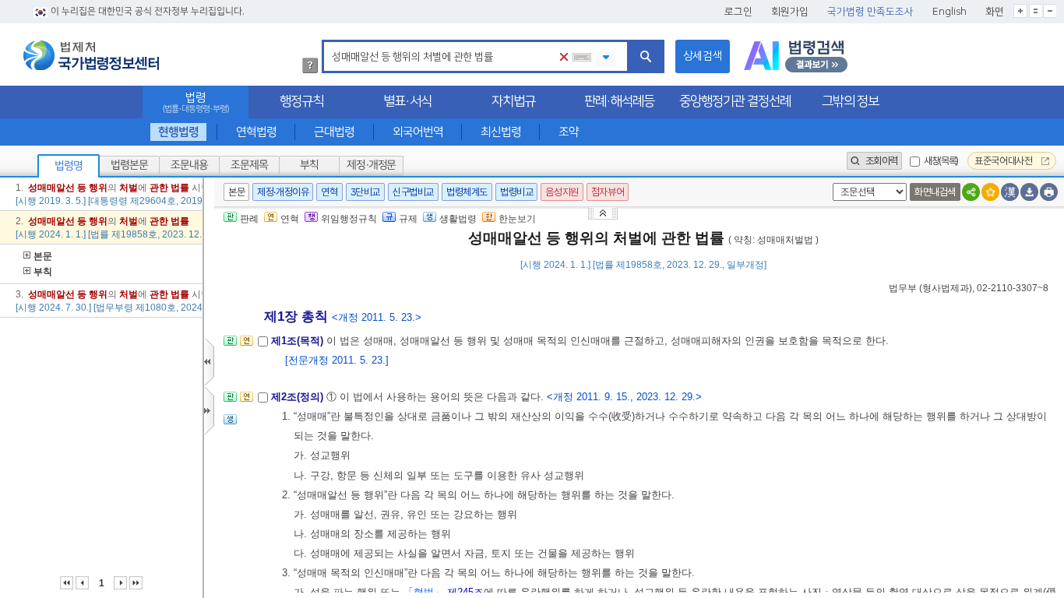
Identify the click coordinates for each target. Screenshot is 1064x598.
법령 (195, 102)
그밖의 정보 (850, 101)
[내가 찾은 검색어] (606, 58)
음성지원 (561, 192)
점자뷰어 (607, 192)
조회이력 (880, 161)
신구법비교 (413, 192)
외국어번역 (418, 132)
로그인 (738, 11)
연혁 (329, 192)
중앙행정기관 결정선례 (735, 101)
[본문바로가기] (604, 212)
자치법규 (513, 101)
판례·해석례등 (619, 101)
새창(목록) (941, 161)
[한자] (1010, 192)
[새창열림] (795, 56)
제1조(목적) (298, 340)
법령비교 (516, 192)
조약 (568, 132)
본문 (42, 256)
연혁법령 (256, 132)
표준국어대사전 (1004, 161)
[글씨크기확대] (1020, 11)
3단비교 (365, 192)
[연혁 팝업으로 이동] (246, 345)
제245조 (465, 592)
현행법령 (178, 132)
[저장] (1029, 192)
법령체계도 (467, 192)
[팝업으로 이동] (230, 424)
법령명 (69, 166)
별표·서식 (407, 101)
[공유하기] (971, 192)
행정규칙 (301, 101)
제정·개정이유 (282, 192)
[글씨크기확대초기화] (1035, 11)
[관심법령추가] (990, 192)
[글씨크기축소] (1049, 11)
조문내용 (189, 165)
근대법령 (334, 132)
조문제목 (249, 165)
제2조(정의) (298, 397)
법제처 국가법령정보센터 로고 (91, 55)
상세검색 (702, 56)
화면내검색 (935, 192)
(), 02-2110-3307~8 (968, 288)
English (949, 11)
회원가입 (790, 11)
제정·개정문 (371, 165)
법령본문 (129, 165)
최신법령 (501, 132)
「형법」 (423, 592)
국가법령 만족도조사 (870, 11)
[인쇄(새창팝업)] (1049, 192)
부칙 (309, 165)
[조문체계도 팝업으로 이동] (230, 345)
